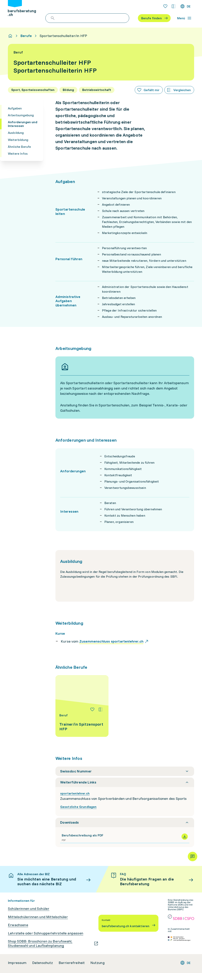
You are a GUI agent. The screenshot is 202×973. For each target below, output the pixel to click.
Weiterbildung (18, 140)
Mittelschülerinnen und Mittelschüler (38, 917)
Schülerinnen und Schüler (28, 908)
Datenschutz (42, 963)
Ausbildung (16, 133)
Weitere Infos (18, 153)
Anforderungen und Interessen (22, 124)
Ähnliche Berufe (19, 147)
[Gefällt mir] (92, 709)
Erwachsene (18, 925)
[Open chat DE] (192, 856)
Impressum (17, 963)
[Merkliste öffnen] (165, 6)
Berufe (26, 36)
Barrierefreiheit (72, 963)
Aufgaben (15, 108)
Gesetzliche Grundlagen (78, 807)
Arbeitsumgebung (21, 115)
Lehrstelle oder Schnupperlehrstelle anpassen (45, 933)
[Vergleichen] (101, 709)
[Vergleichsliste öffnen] (174, 6)
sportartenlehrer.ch (75, 793)
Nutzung (97, 963)
